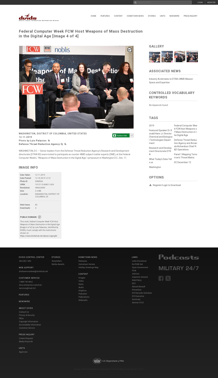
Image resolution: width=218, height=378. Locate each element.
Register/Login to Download (167, 185)
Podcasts (83, 294)
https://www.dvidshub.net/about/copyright (38, 236)
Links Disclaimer (139, 261)
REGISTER (211, 2)
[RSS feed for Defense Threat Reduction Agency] (65, 144)
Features (105, 16)
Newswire (174, 16)
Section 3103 (138, 302)
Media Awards (58, 264)
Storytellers (57, 261)
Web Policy (137, 280)
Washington (155, 167)
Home (93, 16)
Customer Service (27, 328)
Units (162, 16)
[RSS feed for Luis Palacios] (49, 140)
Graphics (82, 290)
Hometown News (135, 16)
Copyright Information (28, 321)
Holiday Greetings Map (88, 267)
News (81, 284)
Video (81, 281)
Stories (152, 16)
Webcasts (83, 300)
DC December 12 (182, 162)
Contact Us (24, 312)
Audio (81, 287)
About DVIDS (26, 308)
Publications (84, 297)
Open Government (140, 267)
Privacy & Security (27, 315)
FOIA (134, 271)
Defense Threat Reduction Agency (39, 144)
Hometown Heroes (87, 264)
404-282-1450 (25, 261)
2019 (151, 125)
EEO (134, 283)
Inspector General (140, 277)
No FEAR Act (137, 264)
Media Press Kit (26, 341)
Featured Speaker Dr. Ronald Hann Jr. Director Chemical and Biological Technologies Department (160, 136)
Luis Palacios (38, 140)
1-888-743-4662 (26, 282)
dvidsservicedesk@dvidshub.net (33, 271)
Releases (83, 261)
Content (118, 16)
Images (82, 278)
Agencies (23, 352)
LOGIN (200, 2)
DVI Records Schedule (142, 293)
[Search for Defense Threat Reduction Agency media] (61, 144)
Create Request (26, 338)
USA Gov (135, 274)
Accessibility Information (30, 325)
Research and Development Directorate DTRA (160, 151)
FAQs (21, 318)
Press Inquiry (190, 16)
